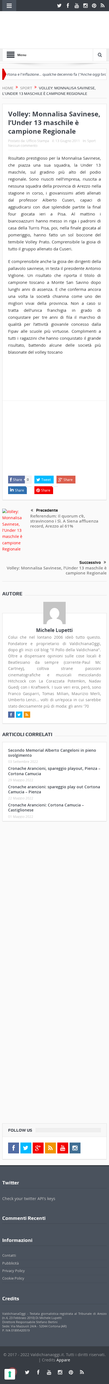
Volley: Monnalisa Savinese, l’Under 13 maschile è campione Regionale (57, 570)
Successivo (90, 562)
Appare (63, 1360)
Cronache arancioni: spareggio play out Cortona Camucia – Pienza (54, 789)
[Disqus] (54, 899)
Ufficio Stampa (37, 140)
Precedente (47, 510)
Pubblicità (10, 1263)
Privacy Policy (13, 1270)
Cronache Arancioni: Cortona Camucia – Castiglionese (46, 807)
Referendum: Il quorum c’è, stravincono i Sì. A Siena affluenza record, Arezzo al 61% (64, 521)
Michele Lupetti (54, 630)
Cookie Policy (13, 1278)
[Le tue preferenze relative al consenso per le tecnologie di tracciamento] (9, 1374)
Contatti (9, 1255)
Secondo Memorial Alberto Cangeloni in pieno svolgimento (52, 753)
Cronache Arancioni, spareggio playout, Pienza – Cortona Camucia (54, 771)
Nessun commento (22, 145)
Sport (91, 140)
